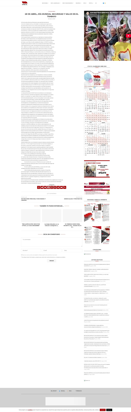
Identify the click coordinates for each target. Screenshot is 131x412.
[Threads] (106, 3)
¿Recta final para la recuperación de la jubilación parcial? (96, 320)
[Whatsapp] (38, 187)
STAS (84, 3)
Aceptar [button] (103, 409)
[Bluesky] (101, 3)
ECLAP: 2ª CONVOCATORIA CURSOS (92, 357)
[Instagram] (51, 187)
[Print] (58, 187)
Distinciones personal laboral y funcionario (93, 310)
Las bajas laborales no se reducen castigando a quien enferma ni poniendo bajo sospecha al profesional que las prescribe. (96, 300)
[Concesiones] (87, 253)
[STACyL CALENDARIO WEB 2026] (97, 113)
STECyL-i (91, 3)
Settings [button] (109, 409)
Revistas (78, 3)
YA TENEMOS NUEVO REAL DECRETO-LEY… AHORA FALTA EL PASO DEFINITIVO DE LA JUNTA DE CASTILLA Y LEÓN (96, 315)
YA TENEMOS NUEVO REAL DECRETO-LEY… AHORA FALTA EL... (72, 225)
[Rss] (105, 3)
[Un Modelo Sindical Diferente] (97, 204)
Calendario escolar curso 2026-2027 (92, 361)
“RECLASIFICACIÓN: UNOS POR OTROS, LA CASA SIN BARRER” (31, 224)
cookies (30, 410)
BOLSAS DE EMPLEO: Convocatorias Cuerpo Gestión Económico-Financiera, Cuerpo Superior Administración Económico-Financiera (96, 337)
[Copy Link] (64, 187)
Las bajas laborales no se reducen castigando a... (52, 224)
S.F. (96, 3)
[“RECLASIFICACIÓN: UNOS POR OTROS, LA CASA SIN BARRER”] (30, 215)
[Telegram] (41, 187)
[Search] (109, 3)
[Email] (103, 3)
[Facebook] (48, 187)
